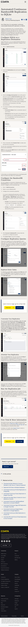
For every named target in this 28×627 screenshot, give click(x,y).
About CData (17, 577)
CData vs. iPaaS (4, 585)
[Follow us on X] (24, 19)
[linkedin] (2, 541)
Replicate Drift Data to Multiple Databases (14, 487)
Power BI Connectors (5, 567)
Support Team (16, 428)
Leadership (17, 585)
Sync (16, 553)
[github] (7, 541)
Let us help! (19, 307)
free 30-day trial (20, 424)
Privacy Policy (14, 615)
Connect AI (17, 555)
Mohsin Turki (8, 19)
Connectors (3, 577)
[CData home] (6, 2)
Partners (16, 587)
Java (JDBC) (3, 555)
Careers (16, 589)
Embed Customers (4, 583)
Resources (3, 604)
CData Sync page (14, 423)
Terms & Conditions (4, 615)
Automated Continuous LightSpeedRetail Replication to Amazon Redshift (14, 502)
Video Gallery (3, 610)
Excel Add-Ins (3, 565)
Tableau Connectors (5, 569)
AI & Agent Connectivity (5, 581)
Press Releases (17, 579)
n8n (15, 606)
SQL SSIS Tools (17, 557)
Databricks (17, 600)
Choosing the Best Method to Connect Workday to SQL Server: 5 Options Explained (14, 484)
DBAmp (16, 559)
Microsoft (16, 604)
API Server (3, 561)
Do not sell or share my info (14, 625)
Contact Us (17, 591)
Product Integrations (5, 579)
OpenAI (16, 608)
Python (2, 559)
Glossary (2, 608)
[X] (4, 541)
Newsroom (17, 581)
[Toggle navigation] (25, 2)
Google (16, 602)
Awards (16, 583)
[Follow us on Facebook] (22, 19)
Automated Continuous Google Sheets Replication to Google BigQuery (13, 509)
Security (22, 615)
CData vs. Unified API (5, 587)
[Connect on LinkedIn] (26, 19)
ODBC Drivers (3, 553)
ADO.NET (2, 557)
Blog (2, 602)
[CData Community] (9, 541)
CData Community (4, 598)
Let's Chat (4, 545)
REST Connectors (4, 563)
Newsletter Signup (4, 606)
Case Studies (3, 600)
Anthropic (17, 598)
